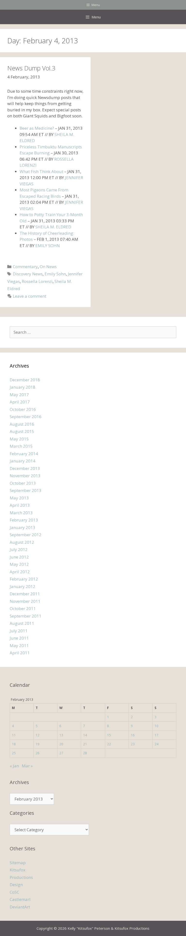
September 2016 (25, 416)
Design (16, 884)
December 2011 (25, 593)
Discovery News (28, 274)
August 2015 (22, 431)
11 (14, 735)
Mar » (27, 766)
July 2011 (19, 631)
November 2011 (25, 601)
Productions (21, 877)
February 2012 (24, 579)
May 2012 (19, 564)
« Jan (14, 766)
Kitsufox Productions (132, 928)
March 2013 (21, 512)
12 (37, 735)
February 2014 (24, 453)
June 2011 (19, 638)
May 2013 (19, 498)
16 (133, 735)
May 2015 (19, 439)
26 (37, 753)
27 (61, 753)
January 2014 (22, 461)
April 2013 (20, 505)
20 (61, 744)
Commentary (25, 266)
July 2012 (19, 549)
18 (14, 744)
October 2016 (23, 409)
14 (85, 735)
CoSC (14, 892)
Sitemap (18, 862)
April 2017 (20, 402)
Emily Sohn (55, 274)
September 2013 (25, 490)
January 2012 (22, 586)
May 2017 (19, 394)
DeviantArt (20, 907)
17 (156, 735)
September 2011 (25, 616)
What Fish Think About (41, 171)
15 (109, 735)
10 (156, 726)
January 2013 (22, 527)
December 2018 (25, 380)
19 (37, 744)
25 (14, 753)
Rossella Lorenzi (37, 281)
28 (85, 753)
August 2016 (22, 424)
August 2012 (22, 542)
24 (156, 744)
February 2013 (24, 520)
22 (109, 744)
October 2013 (23, 483)
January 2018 (22, 387)
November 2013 (25, 475)
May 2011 (19, 645)
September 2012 (25, 534)
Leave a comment (29, 296)
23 (133, 744)
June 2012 (19, 557)
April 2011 (20, 653)
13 (61, 735)
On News (48, 266)
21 (85, 744)
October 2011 (23, 608)
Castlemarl (20, 899)
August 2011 (22, 623)
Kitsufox (17, 870)
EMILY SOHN (47, 245)
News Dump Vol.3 (31, 68)
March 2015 (21, 446)
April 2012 (20, 571)
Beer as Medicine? (37, 128)
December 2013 (25, 468)
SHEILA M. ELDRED (53, 227)
